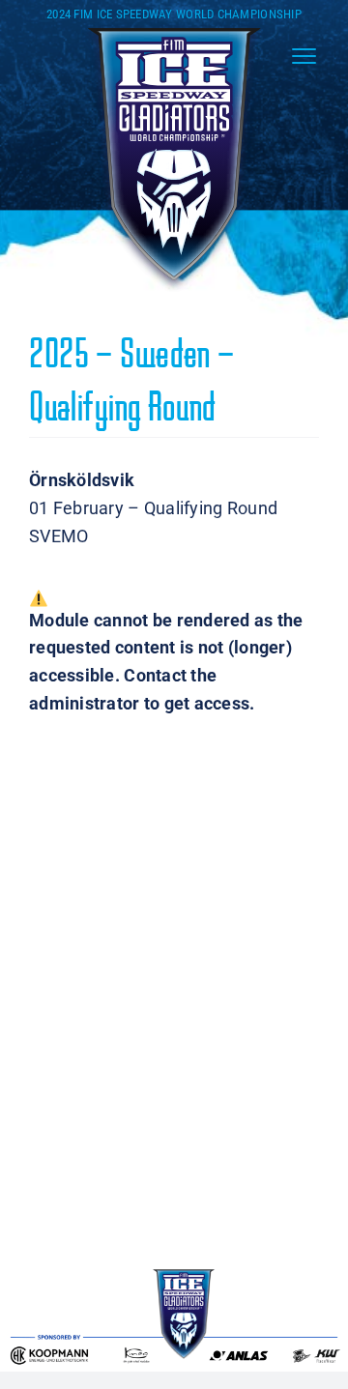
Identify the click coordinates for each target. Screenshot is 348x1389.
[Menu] (304, 55)
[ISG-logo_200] (174, 29)
